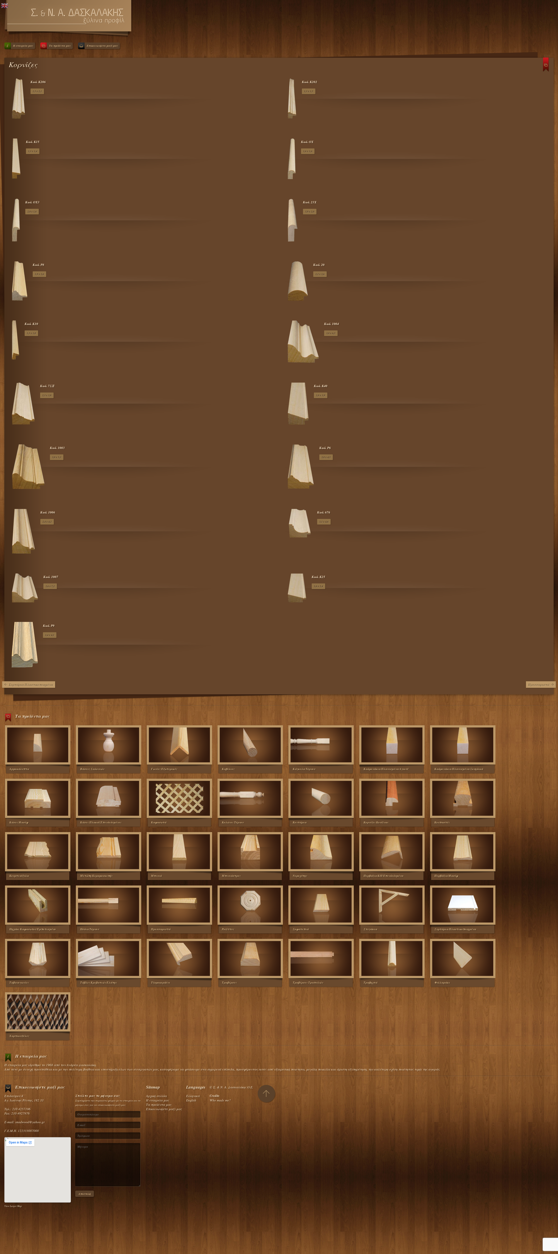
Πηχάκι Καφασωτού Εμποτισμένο (32, 929)
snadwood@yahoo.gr (30, 1122)
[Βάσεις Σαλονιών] (108, 744)
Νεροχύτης (300, 876)
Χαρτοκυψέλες (19, 1036)
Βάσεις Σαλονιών (92, 769)
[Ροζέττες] (250, 905)
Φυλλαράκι (442, 982)
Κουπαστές (442, 822)
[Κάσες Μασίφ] (37, 798)
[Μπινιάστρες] (250, 851)
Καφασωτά (158, 822)
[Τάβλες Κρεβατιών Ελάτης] (108, 958)
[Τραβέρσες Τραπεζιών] (321, 958)
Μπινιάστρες (231, 876)
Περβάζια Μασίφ (446, 876)
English (191, 1100)
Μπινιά (156, 876)
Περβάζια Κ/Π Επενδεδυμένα (383, 876)
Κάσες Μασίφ (18, 822)
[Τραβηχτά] (391, 958)
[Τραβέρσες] (250, 958)
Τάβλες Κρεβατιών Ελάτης (98, 982)
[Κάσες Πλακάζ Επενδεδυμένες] (108, 798)
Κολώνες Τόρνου (233, 822)
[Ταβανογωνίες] (37, 958)
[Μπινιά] (179, 851)
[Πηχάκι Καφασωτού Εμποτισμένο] (37, 905)
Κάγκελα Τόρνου (304, 769)
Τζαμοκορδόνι (160, 982)
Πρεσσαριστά (538, 684)
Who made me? (220, 1100)
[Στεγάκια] (391, 905)
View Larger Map (13, 1206)
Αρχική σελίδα (156, 1096)
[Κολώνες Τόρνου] (250, 798)
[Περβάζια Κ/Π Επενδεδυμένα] (391, 851)
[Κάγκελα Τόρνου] (321, 744)
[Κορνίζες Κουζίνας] (391, 798)
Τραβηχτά (370, 982)
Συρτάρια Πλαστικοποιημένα (31, 684)
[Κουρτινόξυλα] (37, 851)
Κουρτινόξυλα (19, 876)
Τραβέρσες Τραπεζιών (308, 982)
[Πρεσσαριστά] (179, 905)
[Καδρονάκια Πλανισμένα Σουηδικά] (462, 744)
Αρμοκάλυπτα (19, 769)
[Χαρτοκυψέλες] (37, 1011)
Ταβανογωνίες (19, 982)
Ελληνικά (193, 1096)
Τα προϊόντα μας (60, 46)
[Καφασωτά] (179, 798)
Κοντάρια (299, 822)
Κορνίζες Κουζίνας (376, 822)
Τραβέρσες (229, 982)
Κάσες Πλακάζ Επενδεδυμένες (100, 822)
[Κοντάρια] (321, 798)
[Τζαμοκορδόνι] (179, 958)
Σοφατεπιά (301, 929)
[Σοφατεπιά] (321, 905)
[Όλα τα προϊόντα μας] (546, 66)
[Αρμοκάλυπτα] (37, 744)
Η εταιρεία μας (23, 46)
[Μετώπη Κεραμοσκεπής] (108, 851)
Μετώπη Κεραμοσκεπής (96, 876)
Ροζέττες (228, 929)
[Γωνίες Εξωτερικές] (179, 744)
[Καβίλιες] (250, 744)
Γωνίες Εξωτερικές (164, 769)
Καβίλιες (228, 769)
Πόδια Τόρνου (89, 929)
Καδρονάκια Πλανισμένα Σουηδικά (458, 769)
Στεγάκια (370, 929)
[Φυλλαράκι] (462, 958)
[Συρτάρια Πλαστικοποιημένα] (462, 905)
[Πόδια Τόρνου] (108, 905)
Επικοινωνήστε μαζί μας (102, 46)
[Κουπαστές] (462, 798)
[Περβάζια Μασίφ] (462, 851)
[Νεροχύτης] (321, 851)
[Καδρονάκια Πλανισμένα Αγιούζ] (391, 744)
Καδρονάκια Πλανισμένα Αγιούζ (386, 769)
